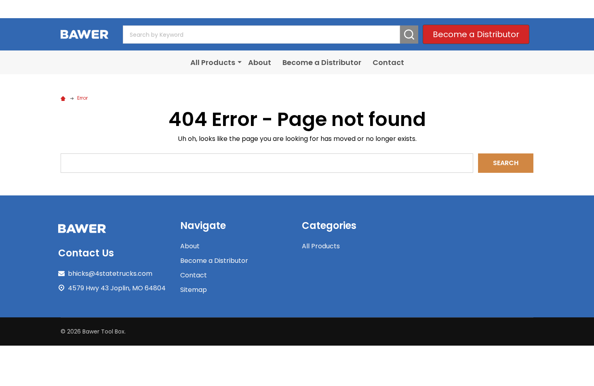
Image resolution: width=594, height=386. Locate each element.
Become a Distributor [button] (476, 34)
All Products (212, 62)
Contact (388, 62)
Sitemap (193, 289)
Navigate (203, 225)
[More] (240, 61)
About (259, 62)
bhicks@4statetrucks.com (110, 273)
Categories (329, 225)
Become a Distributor (321, 62)
